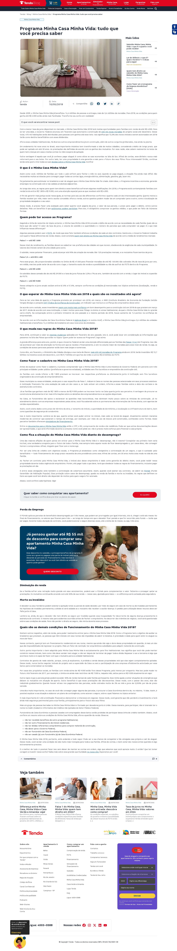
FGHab (147, 471)
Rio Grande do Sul (50, 882)
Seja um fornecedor (98, 862)
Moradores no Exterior (28, 873)
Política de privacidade (28, 891)
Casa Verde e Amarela (75, 884)
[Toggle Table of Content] (152, 123)
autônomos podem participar (64, 209)
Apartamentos (84, 3)
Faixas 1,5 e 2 (132, 342)
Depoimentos (25, 853)
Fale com (155, 3)
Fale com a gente (98, 844)
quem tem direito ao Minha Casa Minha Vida (93, 236)
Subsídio (70, 871)
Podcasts (23, 900)
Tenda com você (96, 866)
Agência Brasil (81, 320)
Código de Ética (26, 882)
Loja (55, 3)
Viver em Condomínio (134, 64)
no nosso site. (93, 752)
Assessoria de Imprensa (29, 869)
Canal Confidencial (27, 887)
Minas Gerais (48, 864)
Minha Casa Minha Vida (134, 51)
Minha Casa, (112, 3)
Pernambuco (48, 873)
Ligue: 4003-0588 (73, 897)
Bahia (45, 850)
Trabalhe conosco (97, 853)
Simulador (98, 3)
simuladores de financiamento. (59, 421)
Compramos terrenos (98, 857)
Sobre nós (24, 844)
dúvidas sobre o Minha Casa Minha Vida (68, 162)
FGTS (49, 233)
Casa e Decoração (133, 91)
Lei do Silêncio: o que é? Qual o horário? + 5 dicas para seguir (138, 60)
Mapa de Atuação (26, 878)
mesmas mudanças (57, 335)
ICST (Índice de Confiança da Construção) (61, 303)
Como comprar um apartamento (75, 845)
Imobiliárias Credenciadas (77, 875)
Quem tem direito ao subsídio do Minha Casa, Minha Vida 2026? (137, 73)
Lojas (126, 3)
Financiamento (73, 859)
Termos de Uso (130, 904)
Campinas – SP (49, 891)
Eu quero (144, 495)
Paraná (46, 868)
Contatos (94, 848)
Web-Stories (25, 904)
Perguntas (140, 3)
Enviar (137, 896)
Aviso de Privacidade (144, 904)
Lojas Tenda (71, 889)
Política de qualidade (28, 895)
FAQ (68, 893)
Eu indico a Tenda (96, 871)
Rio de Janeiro (48, 877)
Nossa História (25, 848)
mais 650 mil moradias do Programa (106, 352)
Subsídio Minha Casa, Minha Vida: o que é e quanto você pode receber (139, 46)
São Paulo (47, 886)
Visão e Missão (25, 864)
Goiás (45, 859)
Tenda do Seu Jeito (97, 875)
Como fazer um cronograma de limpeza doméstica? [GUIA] (139, 86)
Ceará (45, 855)
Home (69, 3)
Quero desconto (52, 572)
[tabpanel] (35, 800)
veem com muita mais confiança (72, 308)
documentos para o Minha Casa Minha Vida (47, 426)
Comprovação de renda (76, 850)
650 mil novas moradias (111, 132)
